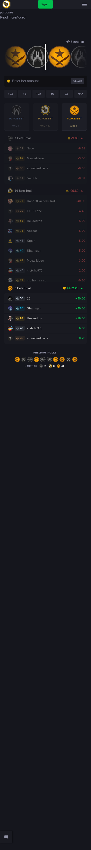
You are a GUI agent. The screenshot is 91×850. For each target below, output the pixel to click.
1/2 (52, 93)
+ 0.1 (10, 93)
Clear (77, 81)
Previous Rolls (45, 352)
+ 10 (38, 93)
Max (80, 93)
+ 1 (24, 93)
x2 (66, 93)
